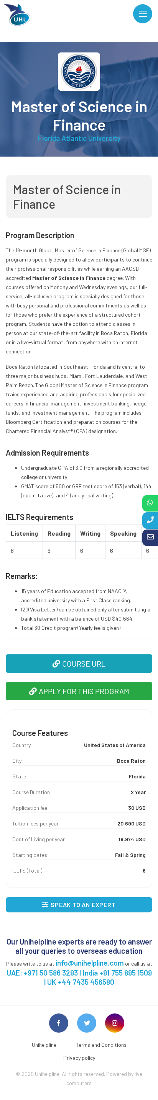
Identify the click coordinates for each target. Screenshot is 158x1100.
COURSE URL (83, 663)
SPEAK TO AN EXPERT (83, 904)
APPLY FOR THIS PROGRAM (84, 691)
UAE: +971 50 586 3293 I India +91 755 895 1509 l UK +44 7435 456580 (79, 977)
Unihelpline (44, 1044)
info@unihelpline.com (90, 962)
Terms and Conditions (101, 1044)
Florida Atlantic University (79, 138)
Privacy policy (79, 1057)
